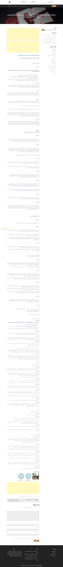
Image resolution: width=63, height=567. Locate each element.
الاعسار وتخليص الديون (52, 554)
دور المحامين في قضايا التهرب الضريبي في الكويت (49, 41)
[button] (4, 229)
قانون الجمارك (53, 61)
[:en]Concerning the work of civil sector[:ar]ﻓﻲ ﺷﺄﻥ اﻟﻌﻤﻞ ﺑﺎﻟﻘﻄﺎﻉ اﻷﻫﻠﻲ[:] (13, 500)
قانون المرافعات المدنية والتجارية (51, 66)
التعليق (38, 509)
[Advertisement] (23, 34)
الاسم (38, 522)
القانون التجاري (53, 50)
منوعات (54, 74)
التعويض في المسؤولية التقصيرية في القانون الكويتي (30, 554)
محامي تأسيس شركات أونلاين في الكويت (50, 39)
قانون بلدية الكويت (53, 69)
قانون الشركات (53, 63)
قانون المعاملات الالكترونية (52, 68)
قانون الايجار (53, 58)
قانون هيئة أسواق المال (52, 71)
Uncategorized (23, 496)
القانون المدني (53, 52)
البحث (55, 28)
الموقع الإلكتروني (37, 532)
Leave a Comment (28, 496)
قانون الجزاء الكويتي (52, 60)
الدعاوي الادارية (53, 556)
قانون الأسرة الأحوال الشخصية (51, 55)
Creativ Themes (39, 565)
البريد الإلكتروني (37, 527)
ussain (36, 496)
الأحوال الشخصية (53, 551)
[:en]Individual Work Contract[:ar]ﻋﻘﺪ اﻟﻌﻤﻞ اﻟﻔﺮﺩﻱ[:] (32, 500)
